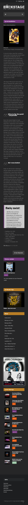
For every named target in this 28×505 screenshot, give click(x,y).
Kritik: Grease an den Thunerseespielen (17, 460)
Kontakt (5, 492)
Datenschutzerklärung (8, 490)
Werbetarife (6, 486)
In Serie (6, 336)
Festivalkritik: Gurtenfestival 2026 (17, 445)
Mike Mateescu (7, 245)
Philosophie (6, 488)
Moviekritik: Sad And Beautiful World (17, 408)
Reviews (6, 275)
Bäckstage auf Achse (9, 320)
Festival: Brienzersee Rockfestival (17, 423)
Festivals (14, 396)
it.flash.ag (22, 501)
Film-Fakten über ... (9, 333)
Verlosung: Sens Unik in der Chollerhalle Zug (17, 401)
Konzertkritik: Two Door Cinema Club (18, 452)
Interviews (15, 432)
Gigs (14, 448)
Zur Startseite (19, 253)
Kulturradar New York (9, 338)
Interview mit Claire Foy (18, 429)
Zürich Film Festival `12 (10, 349)
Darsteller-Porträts (8, 328)
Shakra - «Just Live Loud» (10, 308)
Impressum (6, 483)
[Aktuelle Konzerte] (14, 378)
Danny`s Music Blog (9, 325)
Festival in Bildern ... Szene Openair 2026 (17, 393)
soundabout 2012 (8, 341)
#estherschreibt (8, 317)
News (14, 403)
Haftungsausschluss (7, 485)
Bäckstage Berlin (8, 323)
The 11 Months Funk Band (10, 343)
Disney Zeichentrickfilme (10, 330)
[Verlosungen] (14, 364)
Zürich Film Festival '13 (10, 346)
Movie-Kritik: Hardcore (9, 272)
